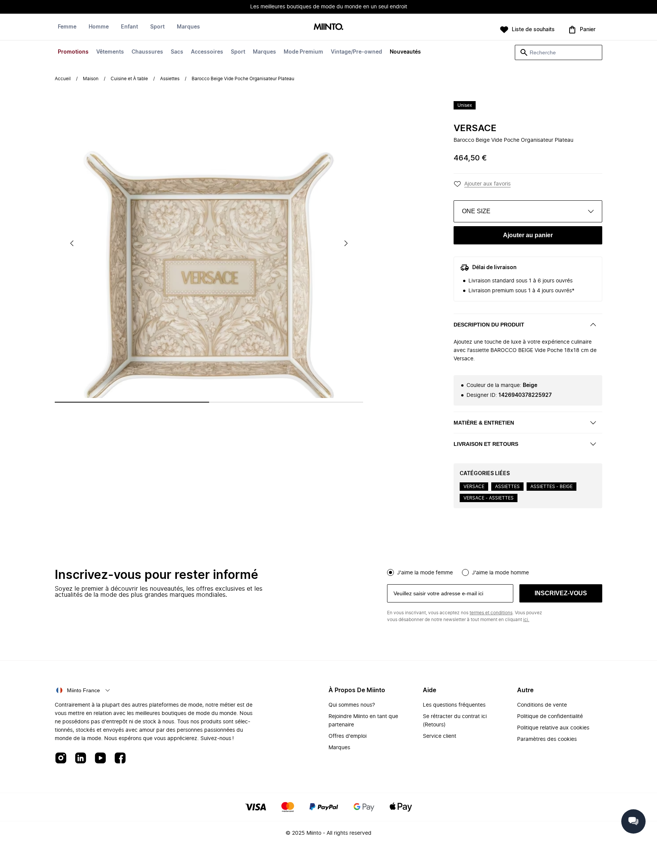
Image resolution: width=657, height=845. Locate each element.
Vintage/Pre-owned (356, 52)
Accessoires (207, 52)
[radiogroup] (494, 572)
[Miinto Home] (328, 27)
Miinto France (83, 690)
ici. (526, 619)
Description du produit (489, 325)
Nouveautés (405, 52)
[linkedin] (81, 758)
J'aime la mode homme (500, 572)
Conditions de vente (542, 705)
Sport (238, 52)
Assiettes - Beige (551, 486)
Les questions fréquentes (454, 705)
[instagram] (61, 758)
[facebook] (120, 758)
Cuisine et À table (129, 78)
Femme (67, 27)
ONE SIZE (476, 211)
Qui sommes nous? (351, 705)
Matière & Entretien (484, 423)
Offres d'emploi (347, 736)
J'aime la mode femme (425, 572)
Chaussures (147, 52)
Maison (90, 78)
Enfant (129, 27)
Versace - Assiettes (488, 498)
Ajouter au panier (528, 235)
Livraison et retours (486, 444)
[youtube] (100, 758)
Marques (264, 52)
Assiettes (169, 78)
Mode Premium (303, 52)
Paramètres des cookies (547, 739)
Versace (475, 128)
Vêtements (110, 52)
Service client (439, 736)
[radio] (390, 572)
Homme (99, 27)
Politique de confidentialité (550, 716)
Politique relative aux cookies (553, 728)
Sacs (177, 52)
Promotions (73, 52)
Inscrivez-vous (561, 593)
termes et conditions (491, 612)
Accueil (63, 78)
